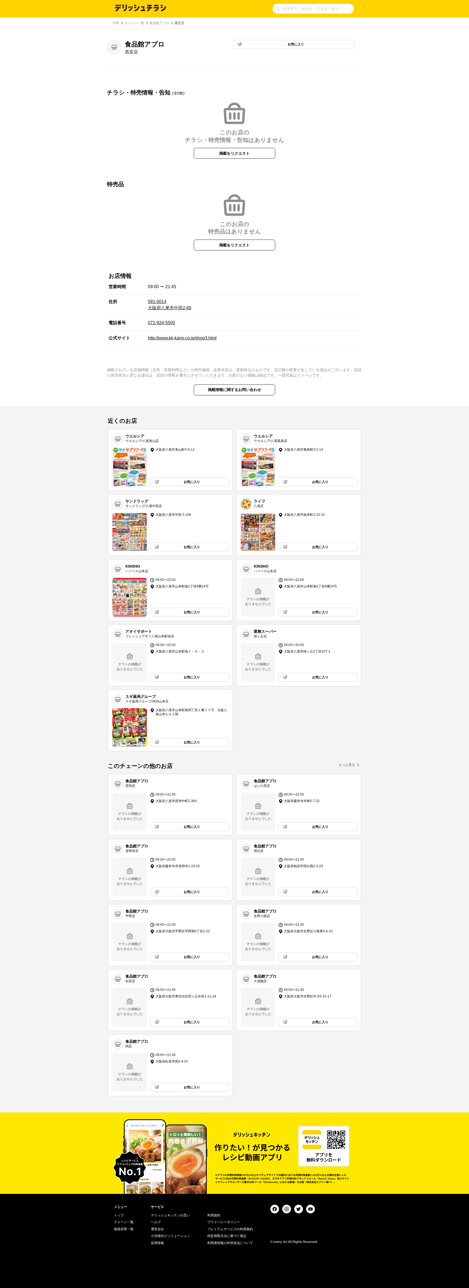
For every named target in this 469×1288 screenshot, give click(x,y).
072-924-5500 (161, 322)
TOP (116, 23)
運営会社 (157, 1229)
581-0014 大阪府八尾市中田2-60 (169, 304)
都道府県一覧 (124, 1229)
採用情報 (157, 1243)
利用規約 (213, 1215)
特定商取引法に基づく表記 (226, 1236)
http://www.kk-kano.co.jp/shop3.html (182, 338)
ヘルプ (156, 1222)
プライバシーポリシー (223, 1222)
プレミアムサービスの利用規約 (230, 1229)
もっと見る (347, 765)
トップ (119, 1215)
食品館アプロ (159, 23)
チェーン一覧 (134, 23)
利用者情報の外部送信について (230, 1243)
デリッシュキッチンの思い (170, 1215)
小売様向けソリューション (170, 1236)
